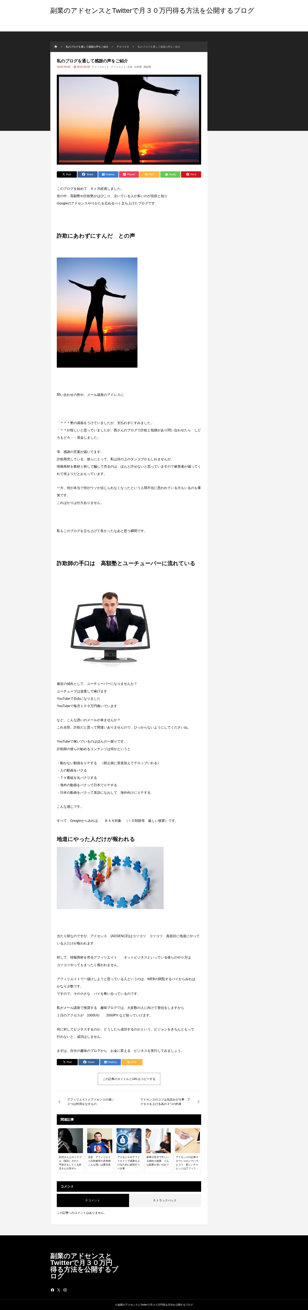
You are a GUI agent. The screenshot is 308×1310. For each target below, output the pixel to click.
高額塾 (147, 66)
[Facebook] (52, 1290)
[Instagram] (65, 1290)
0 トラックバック (165, 1200)
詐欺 (130, 66)
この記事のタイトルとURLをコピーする (129, 1079)
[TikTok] (71, 1290)
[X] (59, 1290)
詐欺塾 (138, 66)
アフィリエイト (100, 66)
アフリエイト (118, 66)
